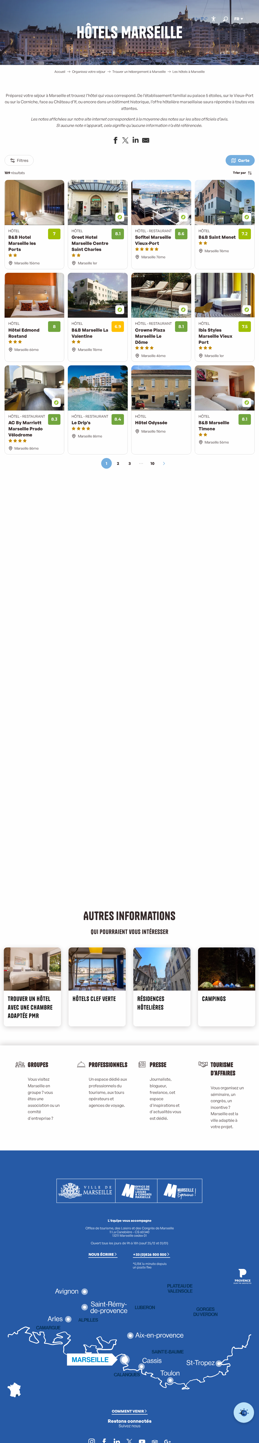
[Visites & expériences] (206, 19)
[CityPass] (202, 19)
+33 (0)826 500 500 (149, 1254)
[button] (225, 18)
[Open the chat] (244, 1412)
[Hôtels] (198, 19)
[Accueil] (194, 19)
